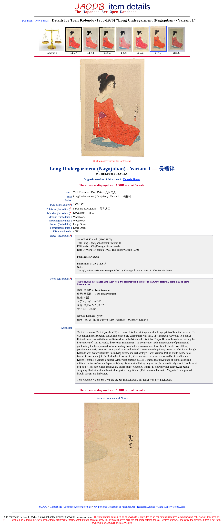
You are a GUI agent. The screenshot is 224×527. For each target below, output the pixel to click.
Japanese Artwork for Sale (78, 506)
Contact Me (56, 506)
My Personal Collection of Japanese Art (114, 506)
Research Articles (146, 506)
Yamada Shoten (131, 179)
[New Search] (42, 20)
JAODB (43, 506)
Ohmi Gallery (164, 506)
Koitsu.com (179, 506)
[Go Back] (27, 20)
